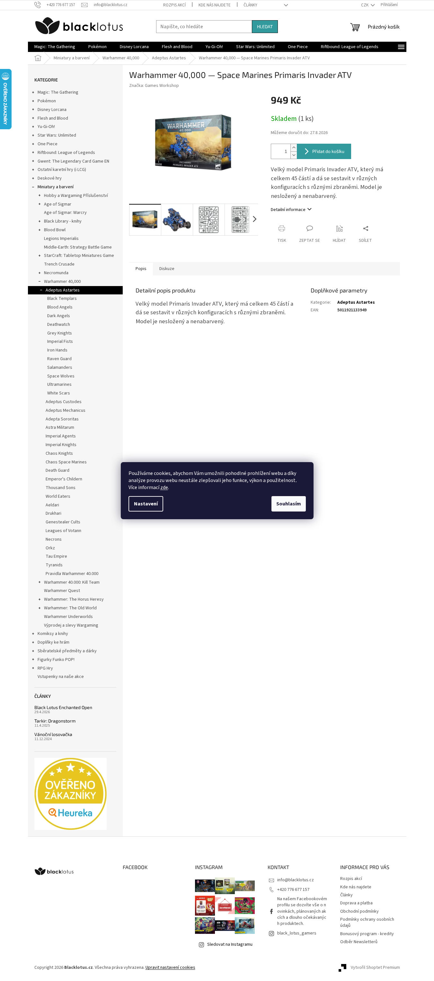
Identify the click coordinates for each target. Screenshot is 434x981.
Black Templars (62, 298)
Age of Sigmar (57, 204)
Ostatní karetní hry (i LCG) (62, 169)
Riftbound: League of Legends (66, 152)
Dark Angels (58, 316)
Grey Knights (59, 333)
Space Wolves (61, 376)
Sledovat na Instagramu (229, 944)
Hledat (265, 26)
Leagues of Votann (63, 531)
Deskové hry (50, 178)
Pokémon (47, 101)
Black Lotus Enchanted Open (63, 707)
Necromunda (56, 273)
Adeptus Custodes (64, 402)
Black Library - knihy (63, 221)
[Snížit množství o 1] (293, 155)
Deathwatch (58, 324)
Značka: (154, 85)
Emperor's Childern (64, 479)
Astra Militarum (60, 427)
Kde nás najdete (215, 5)
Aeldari (52, 505)
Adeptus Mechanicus (65, 410)
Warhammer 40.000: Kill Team (72, 582)
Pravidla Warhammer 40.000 (72, 574)
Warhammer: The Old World (70, 608)
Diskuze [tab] (166, 269)
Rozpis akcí (174, 5)
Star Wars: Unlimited (57, 135)
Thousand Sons (60, 488)
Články (250, 5)
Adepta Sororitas (62, 419)
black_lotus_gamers (296, 933)
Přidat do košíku (328, 151)
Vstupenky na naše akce (61, 676)
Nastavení (146, 503)
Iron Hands (57, 350)
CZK (365, 5)
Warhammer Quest (62, 591)
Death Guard (57, 470)
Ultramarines (59, 384)
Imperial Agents (61, 436)
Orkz (50, 548)
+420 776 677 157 (293, 889)
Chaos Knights (59, 453)
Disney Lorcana (52, 109)
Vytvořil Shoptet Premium (375, 968)
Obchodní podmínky (359, 911)
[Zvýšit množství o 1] (293, 147)
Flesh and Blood (53, 118)
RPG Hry (45, 668)
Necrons (54, 539)
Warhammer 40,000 (62, 281)
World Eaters (58, 496)
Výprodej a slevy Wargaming (71, 625)
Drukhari (53, 513)
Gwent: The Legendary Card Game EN (73, 161)
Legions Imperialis (61, 238)
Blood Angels (60, 307)
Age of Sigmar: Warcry (65, 212)
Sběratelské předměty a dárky (67, 651)
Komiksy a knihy (53, 633)
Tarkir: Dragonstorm (54, 720)
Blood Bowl (55, 230)
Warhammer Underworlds (68, 616)
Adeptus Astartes (63, 290)
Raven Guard (59, 359)
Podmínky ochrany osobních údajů (367, 922)
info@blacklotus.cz (295, 880)
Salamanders (59, 367)
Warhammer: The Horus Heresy (74, 599)
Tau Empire (56, 556)
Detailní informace (288, 210)
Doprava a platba (356, 903)
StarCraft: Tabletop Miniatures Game (79, 255)
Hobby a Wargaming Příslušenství (76, 195)
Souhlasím (288, 503)
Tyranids (54, 565)
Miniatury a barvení (56, 187)
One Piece (48, 144)
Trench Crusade (59, 264)
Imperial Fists (60, 341)
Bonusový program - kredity (367, 934)
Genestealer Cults (63, 522)
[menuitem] (55, 47)
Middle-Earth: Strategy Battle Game (78, 247)
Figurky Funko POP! (56, 659)
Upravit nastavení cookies (170, 967)
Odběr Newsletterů (358, 942)
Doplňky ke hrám (53, 642)
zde (164, 487)
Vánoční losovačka (53, 734)
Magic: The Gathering (58, 92)
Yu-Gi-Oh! (46, 126)
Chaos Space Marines (66, 462)
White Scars (58, 393)
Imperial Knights (61, 445)
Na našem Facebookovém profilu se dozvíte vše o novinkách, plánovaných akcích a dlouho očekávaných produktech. (302, 911)
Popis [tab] (141, 269)
